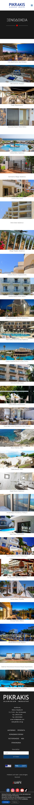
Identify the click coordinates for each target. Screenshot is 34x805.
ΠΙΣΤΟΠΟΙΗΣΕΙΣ (13, 739)
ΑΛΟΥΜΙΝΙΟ (11, 730)
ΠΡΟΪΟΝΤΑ (21, 730)
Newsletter (15, 749)
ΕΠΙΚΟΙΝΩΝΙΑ (16, 743)
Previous (1, 51)
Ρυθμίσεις (14, 802)
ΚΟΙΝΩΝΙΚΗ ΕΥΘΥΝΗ (16, 734)
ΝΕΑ (22, 739)
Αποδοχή (5, 802)
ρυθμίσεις (25, 799)
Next (32, 51)
